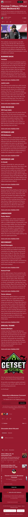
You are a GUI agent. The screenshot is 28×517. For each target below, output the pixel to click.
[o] (24, 455)
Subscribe (20, 2)
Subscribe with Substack (15, 492)
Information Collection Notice (18, 496)
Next (23, 423)
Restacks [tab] (10, 433)
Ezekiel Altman (7, 17)
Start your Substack (10, 510)
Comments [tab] (4, 433)
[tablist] (7, 433)
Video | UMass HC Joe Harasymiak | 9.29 (7, 454)
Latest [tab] (6, 450)
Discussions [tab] (11, 450)
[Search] (25, 450)
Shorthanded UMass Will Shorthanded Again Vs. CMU (9, 466)
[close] (24, 470)
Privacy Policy (15, 498)
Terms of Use (21, 495)
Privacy (19, 506)
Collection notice (14, 507)
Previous (5, 423)
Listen (25, 18)
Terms (23, 506)
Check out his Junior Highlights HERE (10, 80)
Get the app (20, 510)
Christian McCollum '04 (12, 460)
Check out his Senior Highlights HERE (10, 322)
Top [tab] (2, 450)
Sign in (25, 2)
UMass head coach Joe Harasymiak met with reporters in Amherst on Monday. (10, 457)
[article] (14, 458)
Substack (7, 514)
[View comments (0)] (7, 21)
